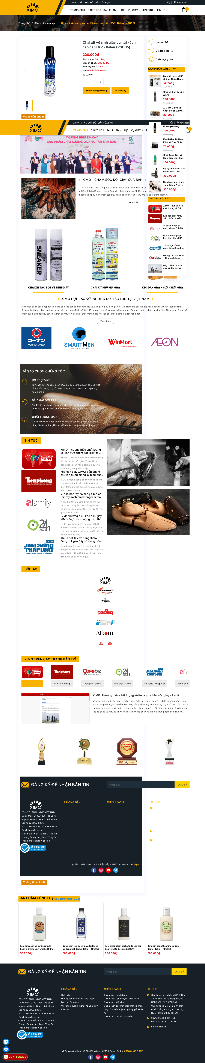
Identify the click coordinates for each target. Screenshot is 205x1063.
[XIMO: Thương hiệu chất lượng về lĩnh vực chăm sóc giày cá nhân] (38, 458)
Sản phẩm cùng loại (36, 898)
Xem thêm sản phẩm (66, 899)
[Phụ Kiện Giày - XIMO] (105, 580)
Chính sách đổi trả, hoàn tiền (118, 1016)
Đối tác (30, 569)
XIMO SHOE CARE (133, 1051)
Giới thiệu (66, 995)
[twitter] (115, 870)
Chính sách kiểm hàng (115, 1002)
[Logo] (32, 7)
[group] (50, 69)
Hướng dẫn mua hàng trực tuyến (77, 998)
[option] (38, 930)
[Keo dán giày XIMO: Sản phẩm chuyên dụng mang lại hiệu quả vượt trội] (38, 480)
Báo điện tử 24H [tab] (122, 683)
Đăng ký (182, 784)
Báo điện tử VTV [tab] (32, 683)
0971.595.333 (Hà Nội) (166, 831)
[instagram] (101, 870)
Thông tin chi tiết (34, 882)
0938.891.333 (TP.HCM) (166, 834)
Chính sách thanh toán (115, 995)
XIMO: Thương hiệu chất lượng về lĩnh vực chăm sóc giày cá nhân (80, 453)
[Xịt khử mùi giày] (48, 258)
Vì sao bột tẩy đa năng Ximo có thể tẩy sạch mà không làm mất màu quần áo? (81, 497)
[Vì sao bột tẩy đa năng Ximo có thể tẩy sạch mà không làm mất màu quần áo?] (38, 502)
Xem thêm (134, 202)
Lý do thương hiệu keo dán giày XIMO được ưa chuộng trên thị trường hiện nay (81, 519)
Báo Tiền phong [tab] (62, 683)
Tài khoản (181, 2)
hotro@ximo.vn (161, 839)
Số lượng (88, 75)
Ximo (100, 66)
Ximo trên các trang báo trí (50, 659)
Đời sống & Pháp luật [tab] (154, 683)
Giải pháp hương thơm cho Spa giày (79, 1005)
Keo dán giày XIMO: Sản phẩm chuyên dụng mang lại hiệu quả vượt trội (80, 475)
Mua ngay (120, 90)
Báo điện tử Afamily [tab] (187, 683)
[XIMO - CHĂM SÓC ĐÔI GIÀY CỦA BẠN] (35, 804)
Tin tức (31, 440)
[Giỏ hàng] (184, 11)
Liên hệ (65, 1009)
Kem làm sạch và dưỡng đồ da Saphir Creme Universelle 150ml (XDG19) (36, 949)
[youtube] (108, 870)
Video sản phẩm (33, 116)
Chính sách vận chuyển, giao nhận (121, 998)
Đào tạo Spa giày (70, 1002)
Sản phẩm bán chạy (162, 68)
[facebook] (93, 870)
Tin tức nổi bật (159, 198)
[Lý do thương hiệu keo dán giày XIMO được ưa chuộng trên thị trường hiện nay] (38, 525)
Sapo (136, 864)
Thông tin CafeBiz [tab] (92, 683)
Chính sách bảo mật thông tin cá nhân (123, 1005)
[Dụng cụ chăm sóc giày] (105, 258)
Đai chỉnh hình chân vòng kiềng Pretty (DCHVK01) (173, 185)
